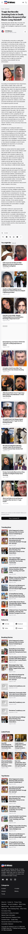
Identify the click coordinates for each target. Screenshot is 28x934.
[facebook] (6, 879)
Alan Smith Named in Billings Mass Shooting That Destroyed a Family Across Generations (17, 551)
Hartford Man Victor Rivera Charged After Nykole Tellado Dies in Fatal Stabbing (17, 603)
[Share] (25, 31)
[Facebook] (6, 236)
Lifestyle (3, 891)
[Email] (17, 236)
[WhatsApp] (13, 236)
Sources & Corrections (16, 906)
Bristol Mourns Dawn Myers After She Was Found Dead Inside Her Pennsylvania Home (17, 650)
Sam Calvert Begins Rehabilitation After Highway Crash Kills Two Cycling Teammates (17, 560)
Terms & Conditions (13, 904)
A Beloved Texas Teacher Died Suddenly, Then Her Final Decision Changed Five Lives (18, 611)
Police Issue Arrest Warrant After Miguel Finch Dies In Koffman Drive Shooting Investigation (13, 264)
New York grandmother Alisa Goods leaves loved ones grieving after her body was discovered (20, 763)
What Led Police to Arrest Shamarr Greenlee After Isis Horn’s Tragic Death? (13, 500)
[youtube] (2, 879)
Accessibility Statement (7, 924)
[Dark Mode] (23, 2)
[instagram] (15, 879)
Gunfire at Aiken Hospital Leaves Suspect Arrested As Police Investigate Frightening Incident (14, 290)
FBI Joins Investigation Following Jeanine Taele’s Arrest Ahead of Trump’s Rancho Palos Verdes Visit (13, 447)
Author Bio (4, 908)
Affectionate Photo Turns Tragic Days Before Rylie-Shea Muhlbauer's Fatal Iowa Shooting (13, 394)
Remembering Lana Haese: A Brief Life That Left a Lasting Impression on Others (14, 343)
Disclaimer (4, 904)
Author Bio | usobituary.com (17, 702)
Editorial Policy (5, 906)
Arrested (7, 8)
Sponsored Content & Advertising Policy (11, 921)
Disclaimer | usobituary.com (17, 710)
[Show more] (20, 236)
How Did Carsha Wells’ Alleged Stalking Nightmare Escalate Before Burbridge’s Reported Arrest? (13, 317)
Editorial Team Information (8, 915)
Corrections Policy (6, 911)
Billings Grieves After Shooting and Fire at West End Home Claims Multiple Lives (18, 579)
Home (2, 8)
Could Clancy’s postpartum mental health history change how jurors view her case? (20, 745)
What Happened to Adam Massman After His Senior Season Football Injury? (16, 532)
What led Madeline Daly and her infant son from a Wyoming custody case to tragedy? (6, 763)
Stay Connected (8, 930)
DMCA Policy (22, 904)
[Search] (26, 2)
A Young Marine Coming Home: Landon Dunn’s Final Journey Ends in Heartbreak (17, 595)
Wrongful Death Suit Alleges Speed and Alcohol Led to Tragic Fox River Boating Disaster (13, 421)
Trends (3, 894)
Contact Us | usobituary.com (17, 686)
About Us (3, 902)
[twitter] (11, 879)
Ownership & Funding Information (10, 913)
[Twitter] (10, 236)
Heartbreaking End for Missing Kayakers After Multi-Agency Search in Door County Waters (18, 658)
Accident (3, 888)
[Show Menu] (2, 2)
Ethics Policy (23, 908)
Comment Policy (5, 919)
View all (14, 243)
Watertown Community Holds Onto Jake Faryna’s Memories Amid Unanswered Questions (17, 694)
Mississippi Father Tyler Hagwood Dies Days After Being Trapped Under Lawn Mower (17, 667)
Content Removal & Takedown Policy (10, 917)
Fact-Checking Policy (13, 908)
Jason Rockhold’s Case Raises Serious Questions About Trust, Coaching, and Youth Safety (17, 570)
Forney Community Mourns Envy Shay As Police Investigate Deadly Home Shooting (14, 473)
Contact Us (10, 902)
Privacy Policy (18, 902)
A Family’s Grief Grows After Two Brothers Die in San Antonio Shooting (13, 368)
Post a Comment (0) (14, 518)
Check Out (23, 928)
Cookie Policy (14, 919)
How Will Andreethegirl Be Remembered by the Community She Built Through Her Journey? (17, 541)
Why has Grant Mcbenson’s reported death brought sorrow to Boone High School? (17, 587)
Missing (16, 891)
